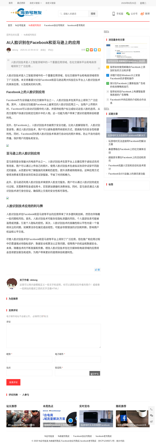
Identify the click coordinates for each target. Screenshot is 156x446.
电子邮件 (60, 354)
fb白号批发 (20, 25)
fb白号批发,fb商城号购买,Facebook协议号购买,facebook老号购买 (67, 441)
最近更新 (21, 3)
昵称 (9, 354)
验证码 (59, 367)
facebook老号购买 (76, 25)
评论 (8, 322)
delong (15, 50)
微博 (147, 13)
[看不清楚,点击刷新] (94, 373)
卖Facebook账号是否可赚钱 (21, 425)
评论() (50, 50)
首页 (11, 3)
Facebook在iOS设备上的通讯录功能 (126, 173)
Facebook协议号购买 (54, 25)
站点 (8, 367)
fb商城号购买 (35, 25)
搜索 (93, 13)
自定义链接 (35, 3)
